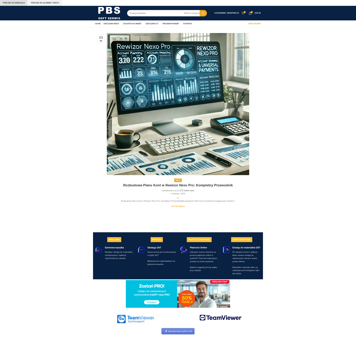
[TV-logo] (220, 317)
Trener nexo (188, 190)
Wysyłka (157, 240)
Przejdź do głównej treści (45, 3)
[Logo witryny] (109, 13)
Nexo (178, 180)
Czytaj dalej (178, 206)
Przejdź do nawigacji (14, 3)
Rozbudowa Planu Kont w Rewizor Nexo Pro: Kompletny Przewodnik (178, 185)
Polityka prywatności (199, 240)
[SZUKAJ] (203, 13)
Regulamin (114, 240)
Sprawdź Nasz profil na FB (180, 331)
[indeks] (135, 319)
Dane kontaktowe (241, 240)
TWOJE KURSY (254, 24)
